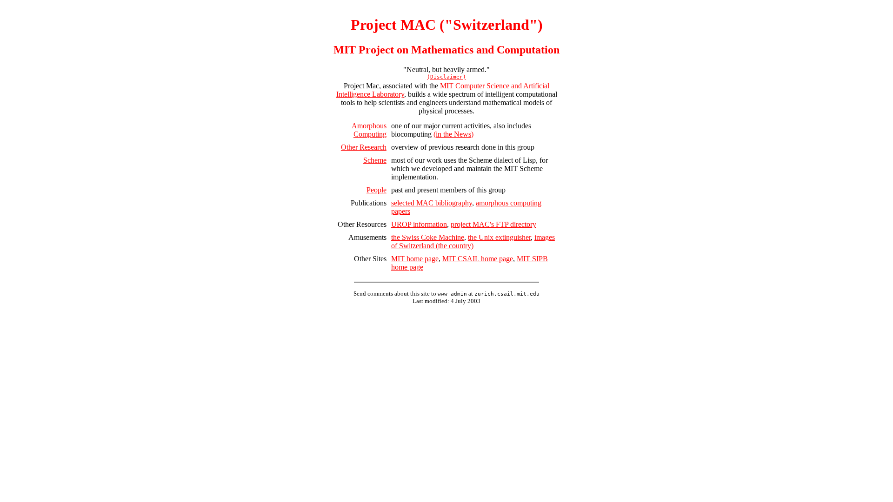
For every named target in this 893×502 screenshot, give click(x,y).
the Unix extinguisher (499, 237)
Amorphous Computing (369, 130)
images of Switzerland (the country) (473, 241)
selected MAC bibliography (431, 203)
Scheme (375, 160)
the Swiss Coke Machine (427, 237)
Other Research (364, 147)
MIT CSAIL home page (477, 259)
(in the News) (453, 134)
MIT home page (415, 259)
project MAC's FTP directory (493, 224)
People (377, 190)
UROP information (419, 224)
